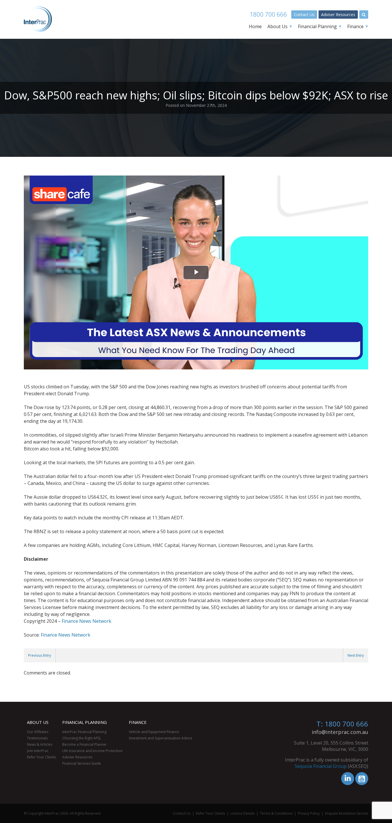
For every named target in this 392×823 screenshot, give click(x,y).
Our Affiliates (37, 731)
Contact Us (304, 14)
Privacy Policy (309, 813)
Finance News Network (86, 621)
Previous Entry (39, 655)
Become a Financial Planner (84, 744)
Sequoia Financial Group (321, 766)
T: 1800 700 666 (342, 723)
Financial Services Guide (81, 763)
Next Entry (356, 655)
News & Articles (39, 744)
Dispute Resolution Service (346, 813)
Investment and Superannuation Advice (160, 738)
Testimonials (37, 738)
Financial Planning (317, 26)
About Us (277, 26)
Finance (355, 26)
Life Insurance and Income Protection (92, 750)
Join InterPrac (37, 750)
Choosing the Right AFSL (81, 738)
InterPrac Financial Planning (84, 731)
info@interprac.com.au (340, 731)
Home (255, 26)
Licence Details (242, 813)
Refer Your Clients (41, 757)
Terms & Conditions (276, 813)
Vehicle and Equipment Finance (154, 731)
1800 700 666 (268, 14)
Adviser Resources (338, 14)
